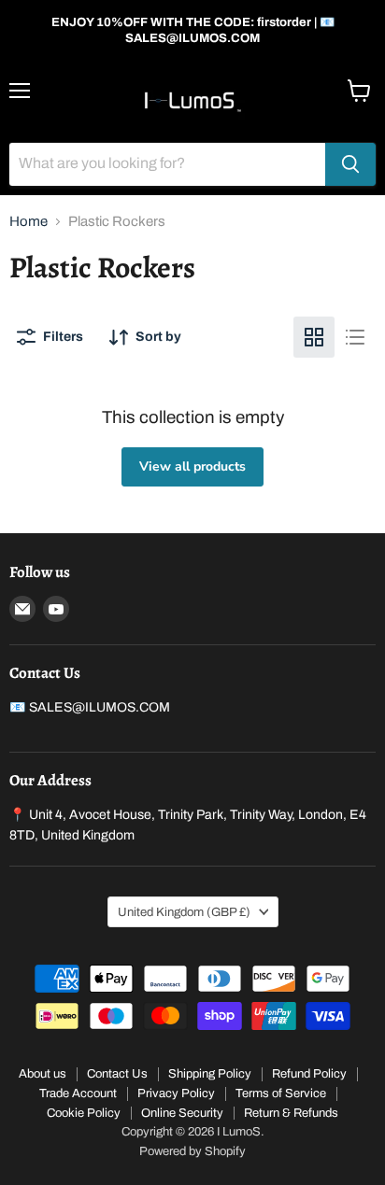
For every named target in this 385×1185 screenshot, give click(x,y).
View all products (192, 466)
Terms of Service (280, 1093)
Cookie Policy (84, 1113)
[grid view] (314, 337)
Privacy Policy (176, 1093)
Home (28, 221)
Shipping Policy (209, 1073)
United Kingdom (184, 912)
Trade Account (78, 1093)
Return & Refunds (291, 1113)
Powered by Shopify (192, 1151)
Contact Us (117, 1073)
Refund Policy (309, 1073)
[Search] (350, 164)
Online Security (182, 1113)
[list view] (355, 337)
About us (42, 1073)
